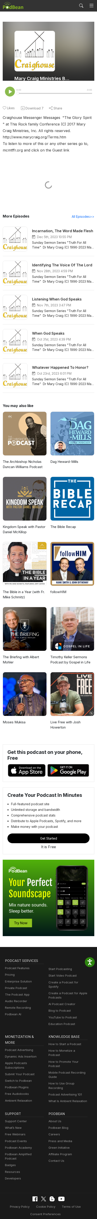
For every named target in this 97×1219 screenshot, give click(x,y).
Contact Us (56, 1160)
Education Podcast (61, 1024)
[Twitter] (43, 1199)
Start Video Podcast (62, 975)
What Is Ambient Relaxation (67, 1101)
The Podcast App (17, 994)
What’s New (13, 1127)
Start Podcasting (60, 969)
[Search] (81, 5)
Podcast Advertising (19, 1050)
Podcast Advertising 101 (65, 1094)
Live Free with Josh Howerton (65, 724)
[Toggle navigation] (91, 5)
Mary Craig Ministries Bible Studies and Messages (42, 78)
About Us (54, 1121)
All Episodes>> (83, 216)
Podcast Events (16, 1141)
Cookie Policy (45, 1206)
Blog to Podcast (59, 1010)
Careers (54, 1134)
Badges (10, 1165)
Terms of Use (71, 1206)
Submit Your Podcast (20, 1074)
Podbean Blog (58, 1127)
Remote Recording (18, 1007)
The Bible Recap (63, 527)
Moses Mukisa (14, 722)
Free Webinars (15, 1134)
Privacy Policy (20, 1206)
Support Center (16, 1121)
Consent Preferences (45, 1214)
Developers (13, 1178)
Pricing (10, 974)
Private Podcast (16, 988)
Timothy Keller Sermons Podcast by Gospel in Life (70, 659)
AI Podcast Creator (61, 1004)
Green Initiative (59, 1147)
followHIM (58, 592)
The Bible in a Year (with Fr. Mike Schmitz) (24, 594)
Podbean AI (13, 1014)
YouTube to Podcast (62, 1017)
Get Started (48, 838)
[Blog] (52, 1198)
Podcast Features (17, 968)
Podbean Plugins (17, 1087)
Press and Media (60, 1141)
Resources (12, 1172)
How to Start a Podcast (64, 1044)
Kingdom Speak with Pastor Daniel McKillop (24, 529)
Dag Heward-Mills (64, 461)
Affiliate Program (60, 1154)
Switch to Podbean (18, 1080)
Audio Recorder (16, 1001)
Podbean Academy (18, 1147)
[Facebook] (34, 1198)
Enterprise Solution (18, 981)
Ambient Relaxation (18, 1100)
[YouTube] (61, 1199)
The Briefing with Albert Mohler (21, 659)
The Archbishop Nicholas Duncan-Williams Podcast (22, 464)
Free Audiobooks (17, 1094)
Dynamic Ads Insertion (21, 1056)
